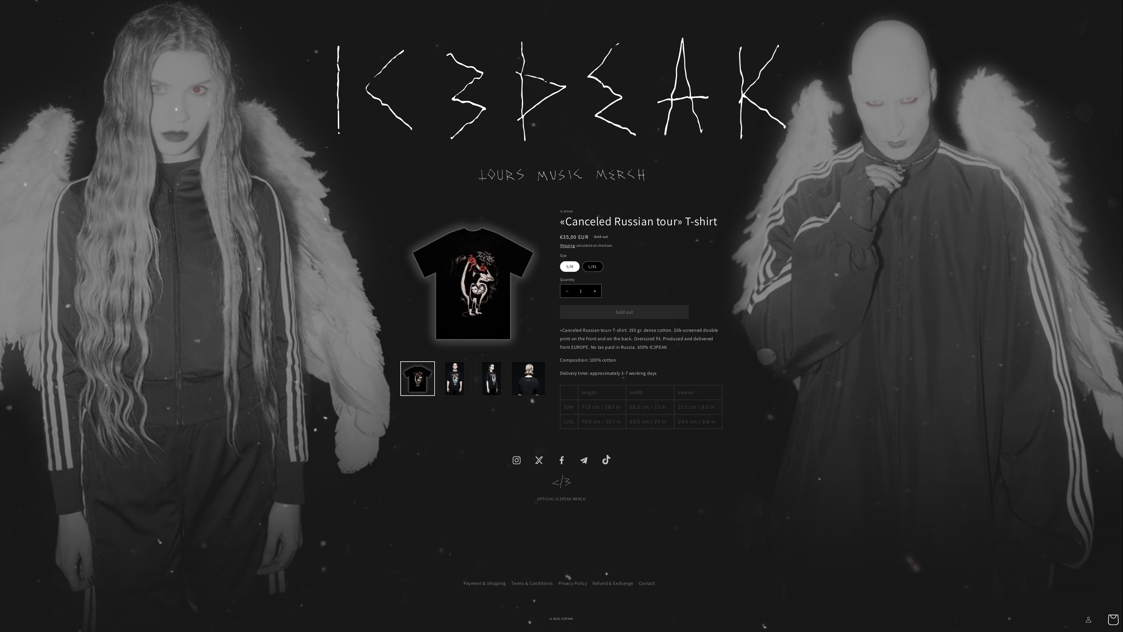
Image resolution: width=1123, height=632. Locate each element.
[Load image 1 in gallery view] (418, 379)
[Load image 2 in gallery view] (454, 379)
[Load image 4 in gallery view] (528, 379)
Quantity (567, 279)
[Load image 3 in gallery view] (492, 379)
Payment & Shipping (485, 583)
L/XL (592, 266)
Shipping (567, 245)
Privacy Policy (572, 583)
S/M (569, 266)
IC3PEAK (567, 619)
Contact (647, 583)
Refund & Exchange (612, 583)
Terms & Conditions (532, 583)
